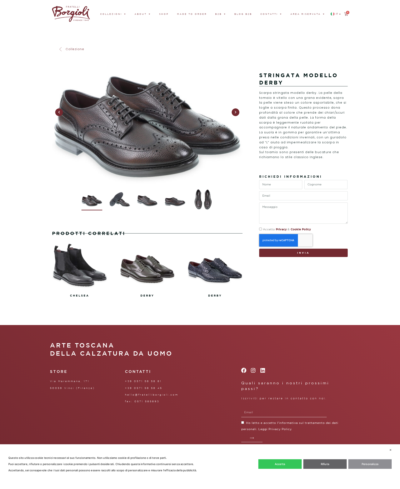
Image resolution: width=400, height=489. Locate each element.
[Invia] (252, 438)
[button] (71, 49)
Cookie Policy (301, 229)
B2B (218, 14)
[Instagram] (253, 370)
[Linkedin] (262, 370)
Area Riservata (305, 14)
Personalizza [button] (370, 464)
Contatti (269, 14)
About (141, 14)
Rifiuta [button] (325, 464)
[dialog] (200, 466)
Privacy (281, 229)
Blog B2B (243, 14)
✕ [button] (390, 450)
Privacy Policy (280, 429)
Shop (164, 14)
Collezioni (111, 14)
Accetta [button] (280, 464)
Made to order (192, 14)
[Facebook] (243, 370)
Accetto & (287, 229)
